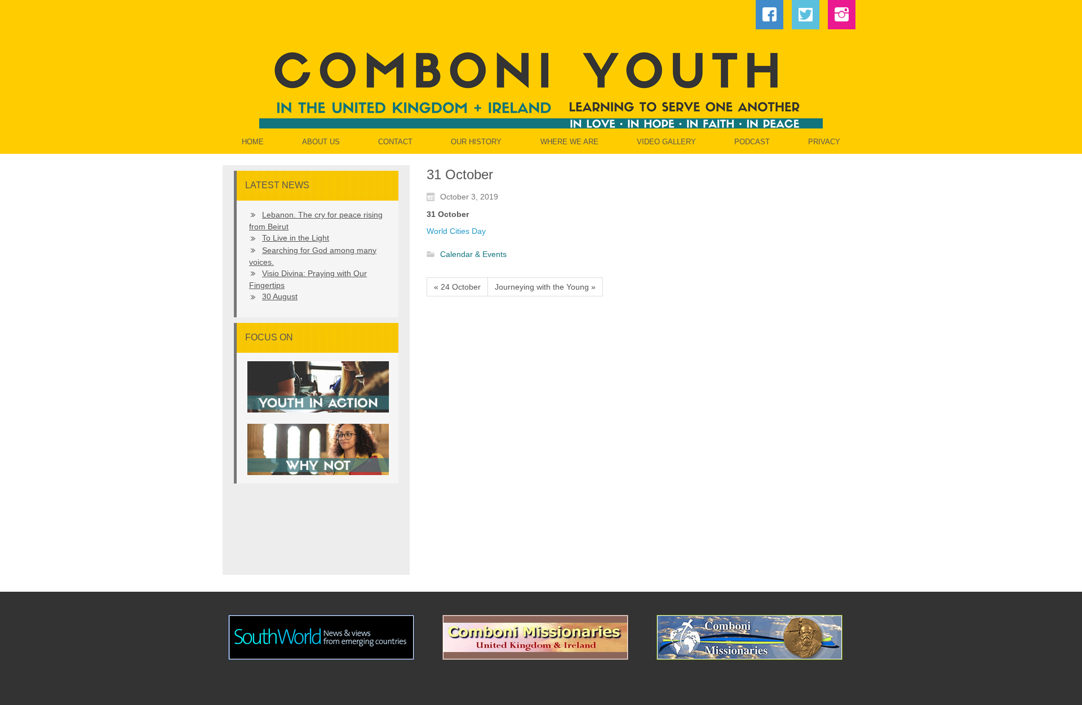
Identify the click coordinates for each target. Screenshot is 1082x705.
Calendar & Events (473, 254)
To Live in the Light (295, 237)
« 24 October (457, 286)
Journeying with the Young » (545, 286)
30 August (280, 296)
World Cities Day (456, 231)
